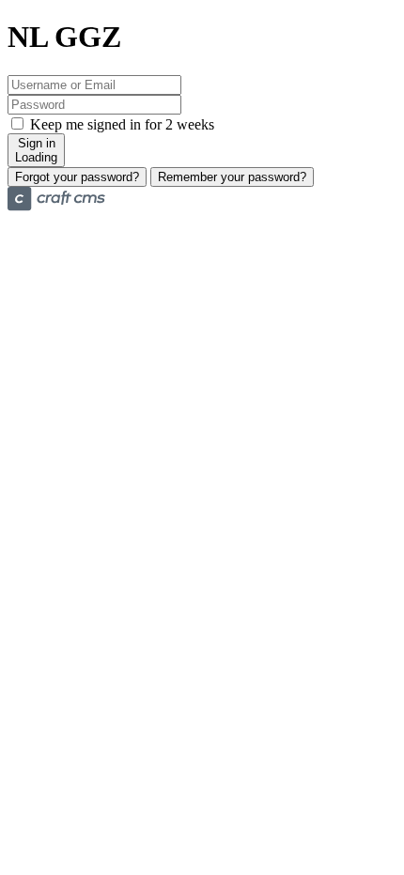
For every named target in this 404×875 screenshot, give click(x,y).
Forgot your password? (77, 177)
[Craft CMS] (56, 206)
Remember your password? (232, 177)
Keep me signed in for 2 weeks (120, 124)
